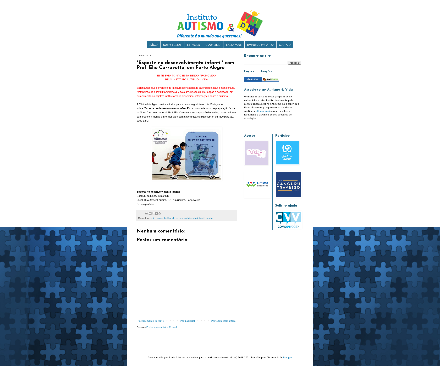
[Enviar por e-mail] (146, 213)
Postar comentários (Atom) (161, 327)
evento (209, 218)
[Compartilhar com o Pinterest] (159, 213)
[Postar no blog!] (150, 213)
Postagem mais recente (151, 321)
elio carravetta (158, 218)
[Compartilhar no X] (153, 213)
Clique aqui (263, 111)
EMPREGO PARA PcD (260, 45)
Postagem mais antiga (223, 321)
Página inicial (187, 321)
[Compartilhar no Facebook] (156, 213)
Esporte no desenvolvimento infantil (186, 218)
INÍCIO (153, 45)
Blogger (287, 357)
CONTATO (285, 45)
